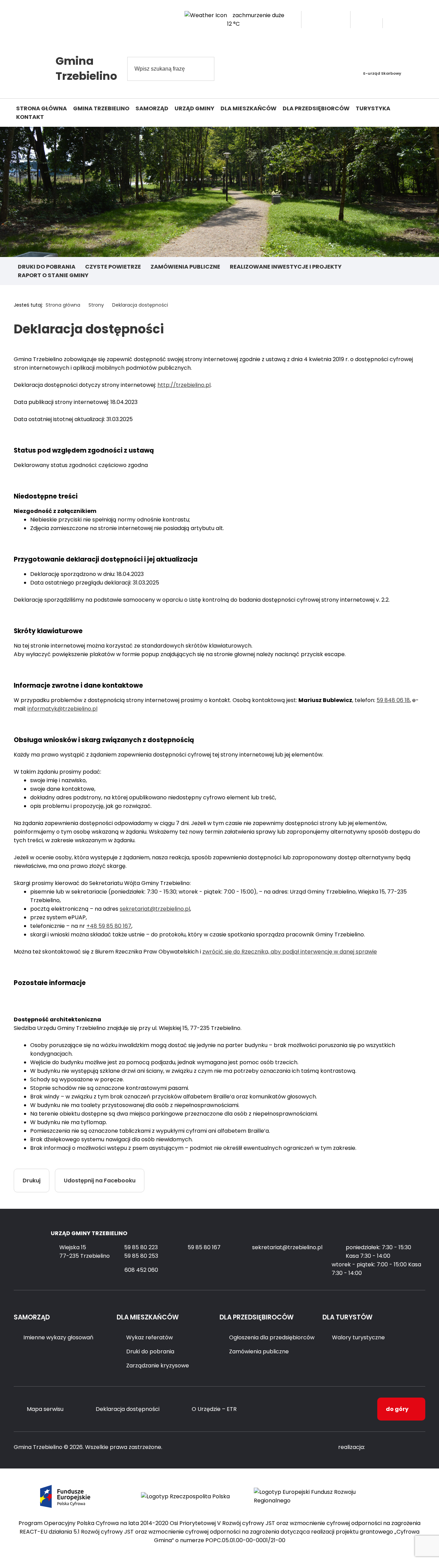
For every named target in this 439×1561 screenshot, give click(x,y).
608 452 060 (141, 1270)
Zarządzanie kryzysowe (157, 1365)
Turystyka (373, 108)
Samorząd (151, 108)
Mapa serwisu (45, 1409)
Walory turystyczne (358, 1337)
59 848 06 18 (393, 700)
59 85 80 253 (141, 1256)
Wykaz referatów (149, 1337)
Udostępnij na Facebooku (99, 1180)
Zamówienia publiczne (185, 267)
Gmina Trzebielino (101, 108)
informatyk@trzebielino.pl (62, 709)
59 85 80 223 (141, 1247)
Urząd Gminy (194, 108)
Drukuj (31, 1180)
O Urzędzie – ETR (214, 1409)
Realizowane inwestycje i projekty (286, 267)
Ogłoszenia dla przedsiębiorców (272, 1337)
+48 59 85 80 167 (108, 926)
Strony (96, 305)
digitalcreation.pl (397, 1447)
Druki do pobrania (46, 267)
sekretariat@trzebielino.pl (155, 909)
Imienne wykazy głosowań (58, 1337)
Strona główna (41, 108)
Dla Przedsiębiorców (316, 108)
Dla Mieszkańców (248, 108)
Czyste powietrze (113, 267)
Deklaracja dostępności (127, 1409)
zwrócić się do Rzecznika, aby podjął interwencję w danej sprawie (289, 952)
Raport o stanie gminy (53, 275)
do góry (397, 1409)
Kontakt (30, 117)
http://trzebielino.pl (184, 385)
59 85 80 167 (204, 1247)
